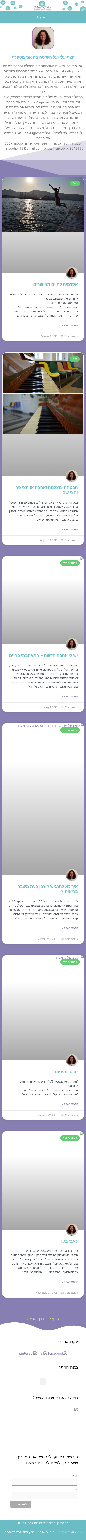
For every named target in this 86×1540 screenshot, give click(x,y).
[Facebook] (57, 1353)
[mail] (42, 1353)
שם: (75, 1489)
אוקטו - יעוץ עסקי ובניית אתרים (24, 1532)
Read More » (70, 325)
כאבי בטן (69, 1241)
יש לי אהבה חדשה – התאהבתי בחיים (43, 655)
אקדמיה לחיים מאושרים (55, 284)
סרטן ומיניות (66, 1071)
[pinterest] (28, 1353)
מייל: (74, 1475)
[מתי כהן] (43, 5)
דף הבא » (34, 1318)
